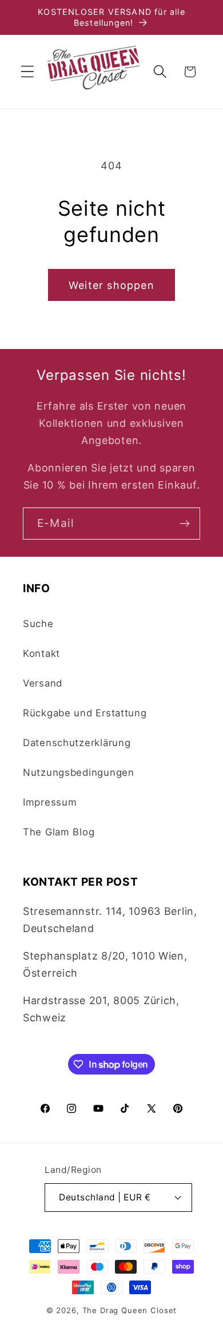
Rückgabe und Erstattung (85, 713)
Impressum (50, 802)
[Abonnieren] (184, 524)
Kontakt (41, 653)
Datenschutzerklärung (76, 742)
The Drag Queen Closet (129, 1310)
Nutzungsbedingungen (78, 772)
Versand (42, 683)
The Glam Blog (58, 832)
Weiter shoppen (111, 285)
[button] (28, 72)
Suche (38, 623)
